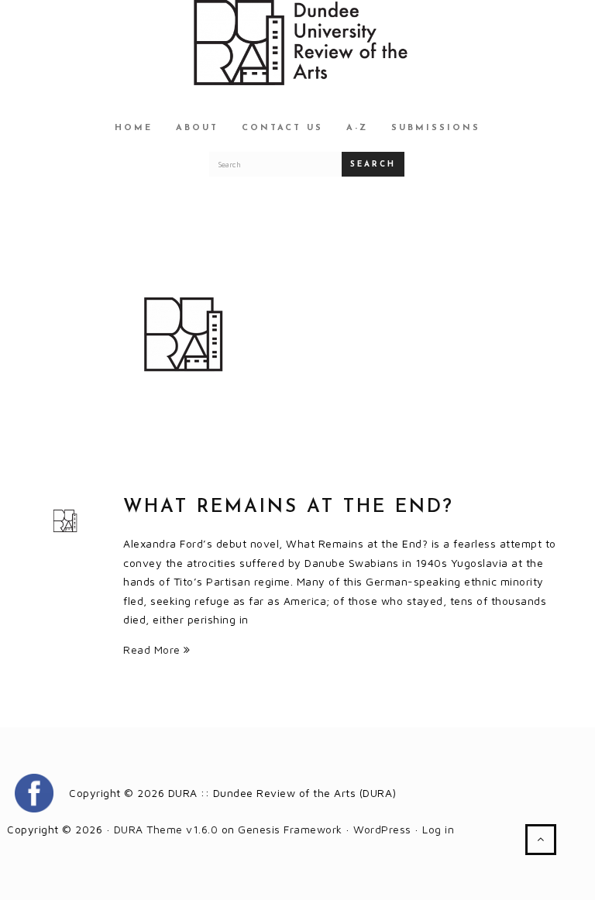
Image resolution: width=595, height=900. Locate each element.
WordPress (382, 829)
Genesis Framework (290, 829)
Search (373, 164)
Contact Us (282, 128)
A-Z (357, 128)
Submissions (435, 128)
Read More (153, 649)
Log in (438, 829)
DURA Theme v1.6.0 (166, 829)
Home (134, 128)
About (197, 128)
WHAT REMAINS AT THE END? (288, 507)
